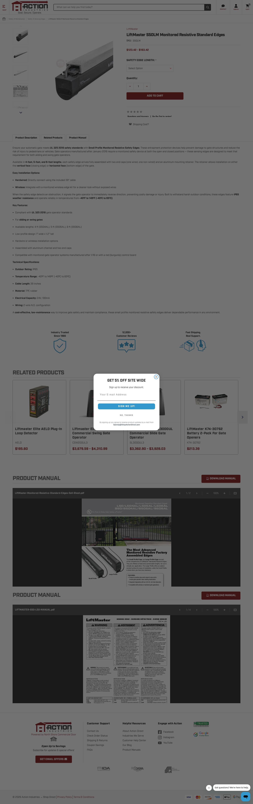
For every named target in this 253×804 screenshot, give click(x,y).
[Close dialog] (156, 377)
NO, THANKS (126, 415)
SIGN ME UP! (126, 406)
